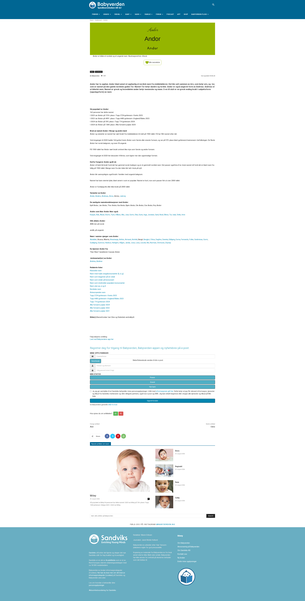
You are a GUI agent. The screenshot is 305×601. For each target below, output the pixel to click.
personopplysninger (96, 585)
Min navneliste (154, 62)
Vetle (179, 215)
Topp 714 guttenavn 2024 (100, 302)
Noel (161, 215)
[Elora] (164, 455)
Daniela (165, 239)
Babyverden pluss (199, 14)
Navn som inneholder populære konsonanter (107, 283)
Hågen (121, 243)
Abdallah (93, 239)
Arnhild (134, 239)
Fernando (184, 239)
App (178, 14)
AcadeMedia (111, 560)
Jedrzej (123, 196)
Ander (92, 196)
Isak (174, 215)
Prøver (95, 14)
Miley (93, 495)
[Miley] (120, 470)
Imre (183, 215)
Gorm (132, 215)
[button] (213, 5)
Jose (133, 243)
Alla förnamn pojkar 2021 (100, 311)
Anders (98, 196)
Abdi (91, 427)
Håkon (118, 215)
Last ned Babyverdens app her (102, 339)
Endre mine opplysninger (187, 561)
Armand (128, 239)
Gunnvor (101, 243)
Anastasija (114, 239)
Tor (170, 215)
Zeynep (168, 243)
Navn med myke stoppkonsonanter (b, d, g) (107, 274)
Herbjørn (115, 243)
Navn (137, 14)
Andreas (105, 196)
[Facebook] (107, 436)
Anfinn (121, 239)
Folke (191, 239)
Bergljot (147, 239)
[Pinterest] (118, 436)
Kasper (92, 215)
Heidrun (108, 243)
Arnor (111, 196)
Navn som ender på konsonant (102, 280)
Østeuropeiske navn (97, 292)
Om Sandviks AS (184, 550)
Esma (178, 239)
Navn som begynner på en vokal (102, 277)
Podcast (170, 14)
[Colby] (164, 502)
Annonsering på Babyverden (188, 547)
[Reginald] (164, 470)
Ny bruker (181, 558)
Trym (113, 215)
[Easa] (164, 486)
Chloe (152, 239)
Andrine (99, 261)
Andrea (93, 261)
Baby (127, 14)
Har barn (152, 387)
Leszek (143, 243)
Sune (141, 215)
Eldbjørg (172, 239)
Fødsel (117, 14)
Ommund (160, 243)
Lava (137, 243)
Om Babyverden (184, 543)
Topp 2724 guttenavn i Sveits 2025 (103, 295)
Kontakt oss (182, 554)
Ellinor (166, 215)
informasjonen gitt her (164, 391)
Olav (136, 215)
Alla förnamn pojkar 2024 (100, 305)
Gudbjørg (93, 243)
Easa (177, 482)
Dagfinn (159, 239)
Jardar (127, 243)
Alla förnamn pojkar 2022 (100, 308)
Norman (153, 243)
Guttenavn (98, 20)
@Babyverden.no (165, 524)
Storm (107, 215)
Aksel (102, 215)
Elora (177, 451)
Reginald (178, 466)
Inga (145, 215)
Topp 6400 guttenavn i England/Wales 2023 (107, 299)
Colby (177, 498)
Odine (213, 427)
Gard (157, 215)
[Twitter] (112, 436)
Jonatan (151, 215)
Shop (186, 14)
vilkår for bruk (112, 405)
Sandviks (92, 553)
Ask (97, 215)
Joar (127, 215)
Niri (148, 243)
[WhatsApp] (123, 436)
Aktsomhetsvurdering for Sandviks (102, 590)
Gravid (106, 14)
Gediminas (198, 239)
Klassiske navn (96, 271)
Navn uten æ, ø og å (98, 286)
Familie (147, 14)
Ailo (122, 215)
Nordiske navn (95, 289)
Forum (158, 14)
